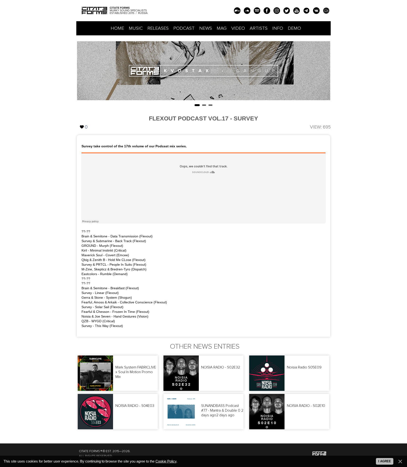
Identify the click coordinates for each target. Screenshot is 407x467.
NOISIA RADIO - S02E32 (220, 367)
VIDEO (238, 28)
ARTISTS (259, 28)
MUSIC (136, 28)
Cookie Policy (165, 461)
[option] (203, 70)
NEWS (205, 28)
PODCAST (184, 28)
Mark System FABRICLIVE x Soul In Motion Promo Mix (135, 372)
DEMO (294, 28)
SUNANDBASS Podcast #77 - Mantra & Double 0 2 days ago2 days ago (222, 410)
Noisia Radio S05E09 (304, 367)
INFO (277, 28)
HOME (117, 28)
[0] (82, 123)
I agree (384, 461)
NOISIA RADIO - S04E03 (134, 405)
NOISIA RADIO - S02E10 (306, 405)
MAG (222, 28)
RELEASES (158, 28)
